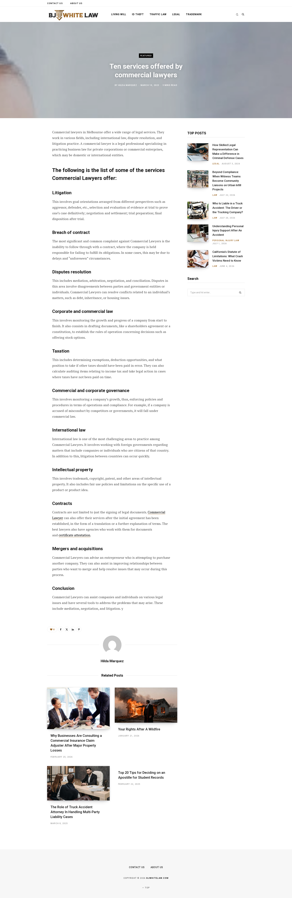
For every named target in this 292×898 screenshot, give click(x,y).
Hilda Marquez (127, 85)
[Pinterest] (30, 159)
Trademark (194, 14)
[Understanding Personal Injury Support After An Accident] (199, 234)
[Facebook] (30, 141)
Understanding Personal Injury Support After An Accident (228, 230)
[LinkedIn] (30, 168)
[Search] (243, 14)
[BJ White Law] (73, 14)
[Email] (30, 177)
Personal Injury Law (225, 240)
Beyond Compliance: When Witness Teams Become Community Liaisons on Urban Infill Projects (226, 180)
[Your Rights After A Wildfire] (146, 705)
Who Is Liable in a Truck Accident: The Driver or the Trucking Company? (227, 208)
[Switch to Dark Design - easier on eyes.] (237, 14)
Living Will (118, 14)
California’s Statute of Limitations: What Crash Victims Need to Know (227, 256)
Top (147, 888)
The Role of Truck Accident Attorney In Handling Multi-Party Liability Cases (75, 812)
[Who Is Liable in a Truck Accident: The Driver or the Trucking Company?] (199, 210)
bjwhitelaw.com (157, 878)
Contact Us (55, 3)
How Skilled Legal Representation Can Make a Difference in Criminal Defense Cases (228, 151)
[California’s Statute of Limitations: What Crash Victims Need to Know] (199, 259)
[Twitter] (30, 150)
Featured (146, 56)
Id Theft (138, 14)
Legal (176, 14)
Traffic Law (158, 14)
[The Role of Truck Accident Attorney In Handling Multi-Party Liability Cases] (78, 783)
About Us (76, 3)
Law (214, 195)
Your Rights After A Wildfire (139, 729)
